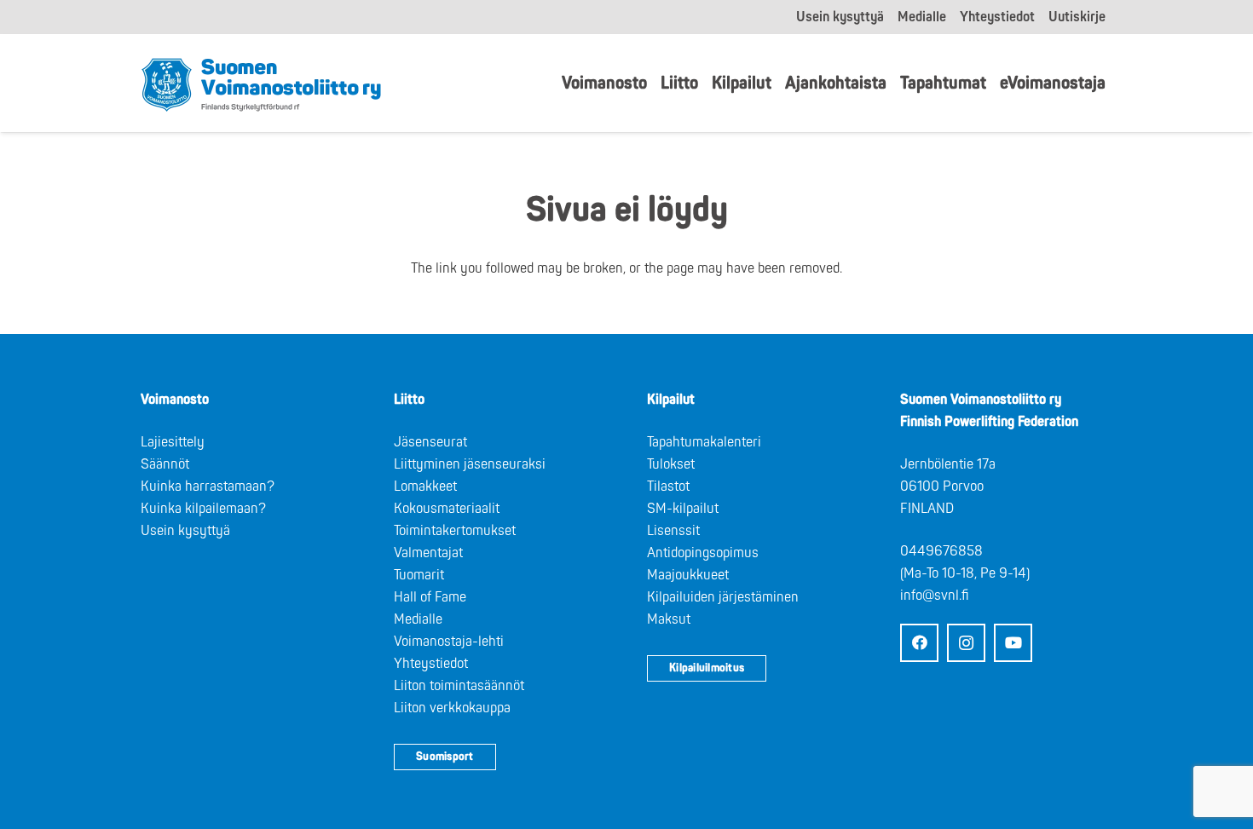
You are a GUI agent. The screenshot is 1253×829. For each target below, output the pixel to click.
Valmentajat (428, 552)
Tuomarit (419, 575)
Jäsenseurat (430, 442)
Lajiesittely (173, 442)
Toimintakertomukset (455, 530)
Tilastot (668, 486)
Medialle (418, 619)
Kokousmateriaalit (446, 508)
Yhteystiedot (431, 663)
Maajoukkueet (688, 575)
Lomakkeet (425, 486)
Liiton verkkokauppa (452, 708)
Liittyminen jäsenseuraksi (470, 464)
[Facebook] (919, 643)
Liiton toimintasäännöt (459, 685)
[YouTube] (1013, 643)
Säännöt (165, 464)
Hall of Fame (430, 597)
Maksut (668, 619)
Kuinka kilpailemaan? (203, 508)
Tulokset (671, 464)
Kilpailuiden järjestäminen (723, 597)
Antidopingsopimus (703, 552)
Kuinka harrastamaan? (207, 486)
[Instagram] (966, 643)
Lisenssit (673, 530)
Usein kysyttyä (185, 530)
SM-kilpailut (683, 508)
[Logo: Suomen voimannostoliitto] (261, 83)
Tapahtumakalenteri (704, 442)
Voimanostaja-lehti (449, 641)
